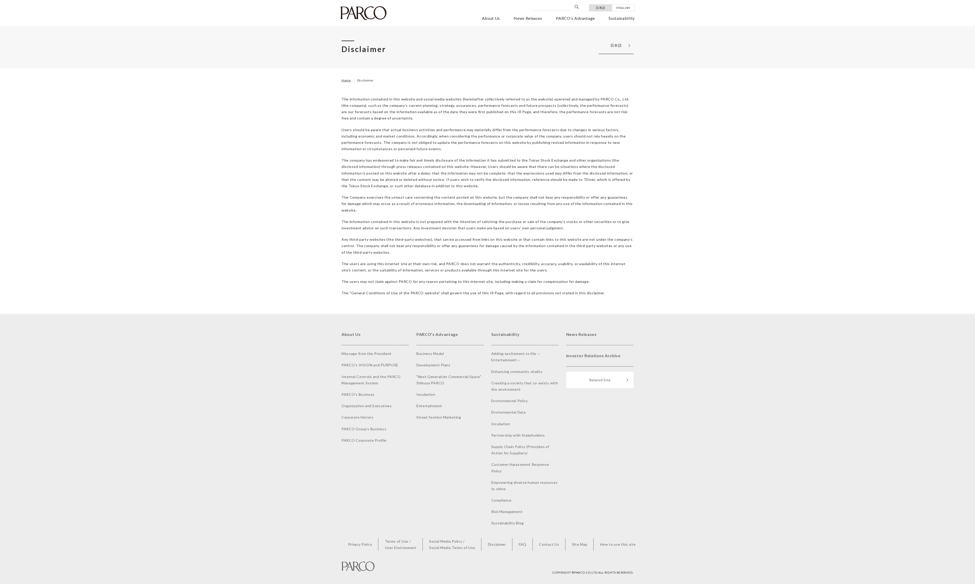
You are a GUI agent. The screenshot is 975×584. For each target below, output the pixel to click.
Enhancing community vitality (517, 371)
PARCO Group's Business (364, 429)
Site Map (580, 544)
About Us (491, 18)
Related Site (600, 380)
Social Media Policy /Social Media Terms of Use (452, 544)
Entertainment (429, 406)
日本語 (600, 8)
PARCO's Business (358, 394)
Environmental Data (508, 412)
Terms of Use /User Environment (400, 544)
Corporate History (357, 417)
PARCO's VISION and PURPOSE (370, 365)
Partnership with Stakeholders (518, 435)
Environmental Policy (509, 401)
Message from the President (367, 353)
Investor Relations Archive (593, 355)
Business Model (430, 353)
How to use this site (618, 544)
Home (346, 80)
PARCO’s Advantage (575, 18)
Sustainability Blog (507, 523)
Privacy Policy (360, 544)
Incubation (425, 394)
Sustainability (622, 18)
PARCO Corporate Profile (364, 440)
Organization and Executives (367, 406)
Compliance (501, 500)
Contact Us (549, 544)
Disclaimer (365, 80)
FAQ (522, 544)
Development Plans (433, 365)
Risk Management (507, 511)
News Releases (528, 18)
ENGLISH (623, 8)
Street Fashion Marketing (438, 417)
